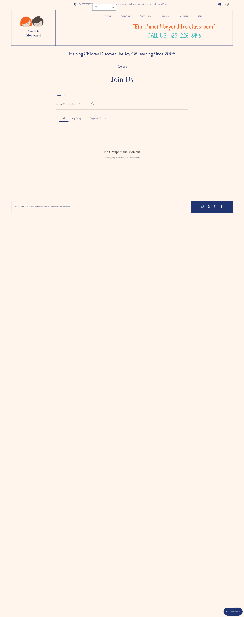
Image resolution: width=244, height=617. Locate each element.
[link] (63, 118)
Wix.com (66, 206)
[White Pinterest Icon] (215, 206)
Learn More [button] (162, 4)
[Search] (92, 103)
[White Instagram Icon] (202, 206)
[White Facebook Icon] (222, 206)
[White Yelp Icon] (209, 206)
